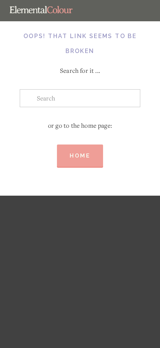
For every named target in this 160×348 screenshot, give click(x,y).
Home (80, 155)
